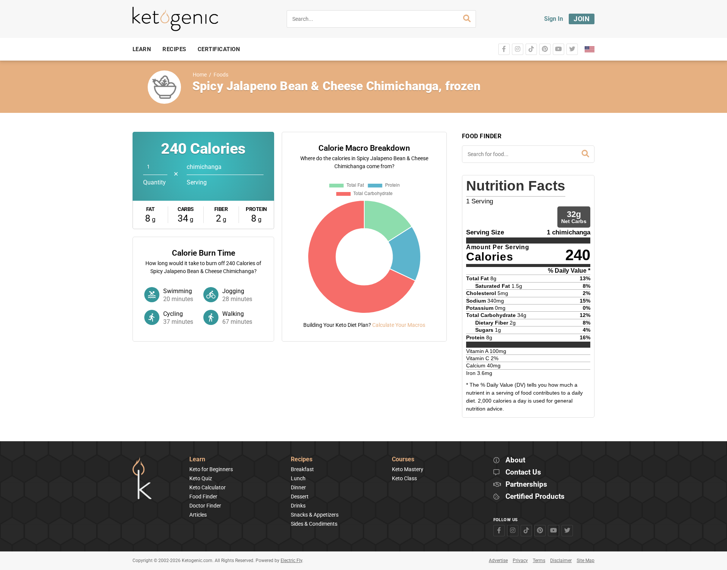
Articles (198, 515)
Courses (403, 459)
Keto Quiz (200, 478)
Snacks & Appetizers (315, 515)
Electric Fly (291, 560)
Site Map (585, 560)
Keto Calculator (207, 487)
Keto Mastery (407, 469)
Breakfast (302, 469)
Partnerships (526, 485)
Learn (197, 459)
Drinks (298, 506)
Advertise (498, 560)
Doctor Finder (205, 506)
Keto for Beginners (211, 469)
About (515, 460)
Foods (221, 75)
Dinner (298, 487)
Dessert (300, 496)
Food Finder (203, 496)
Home (200, 75)
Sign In (553, 18)
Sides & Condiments (314, 524)
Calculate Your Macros (398, 325)
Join (582, 19)
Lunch (298, 478)
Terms (539, 560)
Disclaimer (561, 560)
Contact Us (523, 472)
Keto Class (404, 478)
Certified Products (535, 497)
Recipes (301, 459)
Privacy (520, 560)
